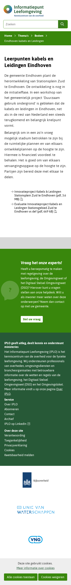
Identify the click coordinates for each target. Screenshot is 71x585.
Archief (9, 419)
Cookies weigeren (52, 577)
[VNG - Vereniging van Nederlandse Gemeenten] (35, 539)
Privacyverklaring (15, 445)
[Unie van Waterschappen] (35, 510)
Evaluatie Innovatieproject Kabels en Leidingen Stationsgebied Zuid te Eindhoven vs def (38, 207)
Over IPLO (11, 404)
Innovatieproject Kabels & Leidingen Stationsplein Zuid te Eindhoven (40, 195)
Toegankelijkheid (15, 440)
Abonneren (11, 409)
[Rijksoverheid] (35, 480)
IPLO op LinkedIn (17, 424)
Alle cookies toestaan (21, 577)
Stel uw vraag (32, 319)
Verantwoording (14, 435)
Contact (9, 414)
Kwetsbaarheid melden (19, 455)
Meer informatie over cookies (36, 568)
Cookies (9, 450)
